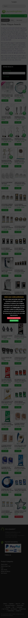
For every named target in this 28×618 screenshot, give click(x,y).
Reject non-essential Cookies (14, 318)
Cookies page (16, 307)
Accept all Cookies (14, 320)
